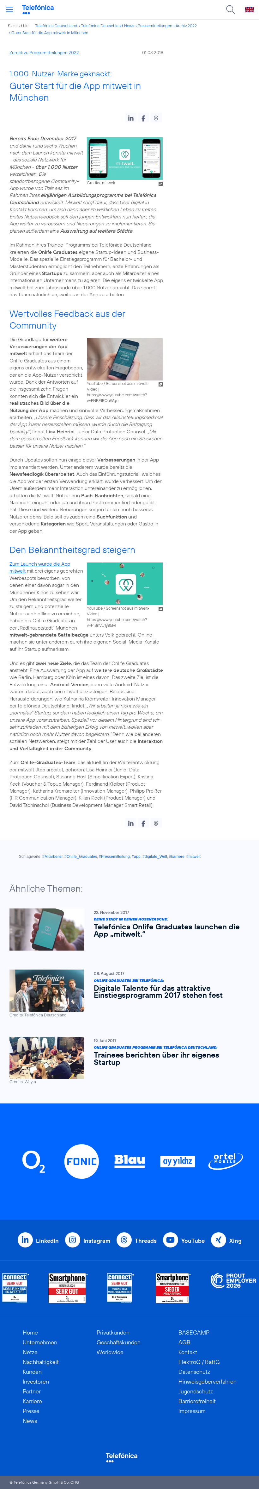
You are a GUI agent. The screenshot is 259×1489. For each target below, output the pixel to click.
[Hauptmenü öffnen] (9, 9)
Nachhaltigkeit (41, 1362)
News (30, 1420)
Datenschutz (194, 1371)
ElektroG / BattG (199, 1362)
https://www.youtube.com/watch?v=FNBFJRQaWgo (117, 397)
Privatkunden (113, 1332)
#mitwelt (193, 856)
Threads (146, 1240)
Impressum (192, 1411)
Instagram (96, 1240)
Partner (32, 1391)
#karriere (176, 856)
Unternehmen (40, 1342)
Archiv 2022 (186, 25)
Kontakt (187, 1352)
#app (136, 856)
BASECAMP (193, 1332)
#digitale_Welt (154, 856)
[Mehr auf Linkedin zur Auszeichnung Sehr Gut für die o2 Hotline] (121, 1288)
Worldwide (110, 1352)
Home (30, 1332)
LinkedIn (47, 1240)
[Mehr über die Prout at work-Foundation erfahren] (233, 1288)
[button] (130, 117)
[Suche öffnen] (230, 9)
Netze (30, 1352)
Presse (31, 1411)
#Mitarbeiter (52, 856)
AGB (184, 1342)
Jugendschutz (195, 1391)
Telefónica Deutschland (56, 25)
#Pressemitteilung (114, 856)
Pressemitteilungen (155, 25)
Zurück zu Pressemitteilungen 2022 (44, 52)
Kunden (32, 1371)
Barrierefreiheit (197, 1401)
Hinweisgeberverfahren (207, 1381)
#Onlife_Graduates (80, 856)
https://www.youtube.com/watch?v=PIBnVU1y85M (117, 622)
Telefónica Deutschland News (107, 25)
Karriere (32, 1401)
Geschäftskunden (119, 1342)
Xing (235, 1240)
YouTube (193, 1240)
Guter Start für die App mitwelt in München (49, 32)
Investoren (36, 1381)
